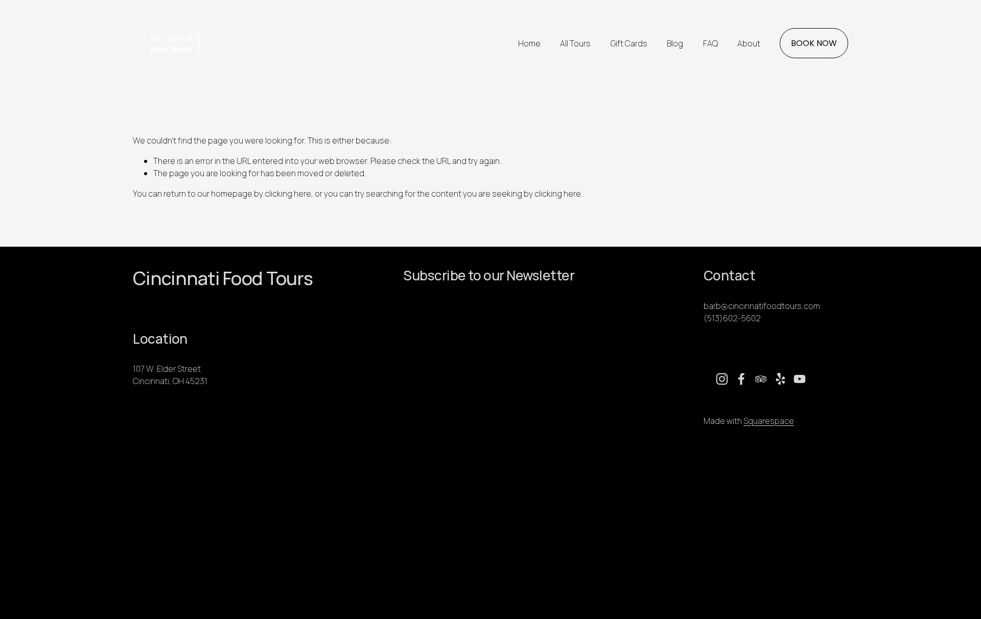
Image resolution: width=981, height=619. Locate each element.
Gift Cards (629, 43)
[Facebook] (741, 379)
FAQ (710, 43)
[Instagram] (722, 379)
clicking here (288, 193)
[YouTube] (799, 379)
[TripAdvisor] (761, 379)
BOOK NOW (814, 43)
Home (529, 43)
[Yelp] (780, 379)
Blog (675, 43)
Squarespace (768, 420)
